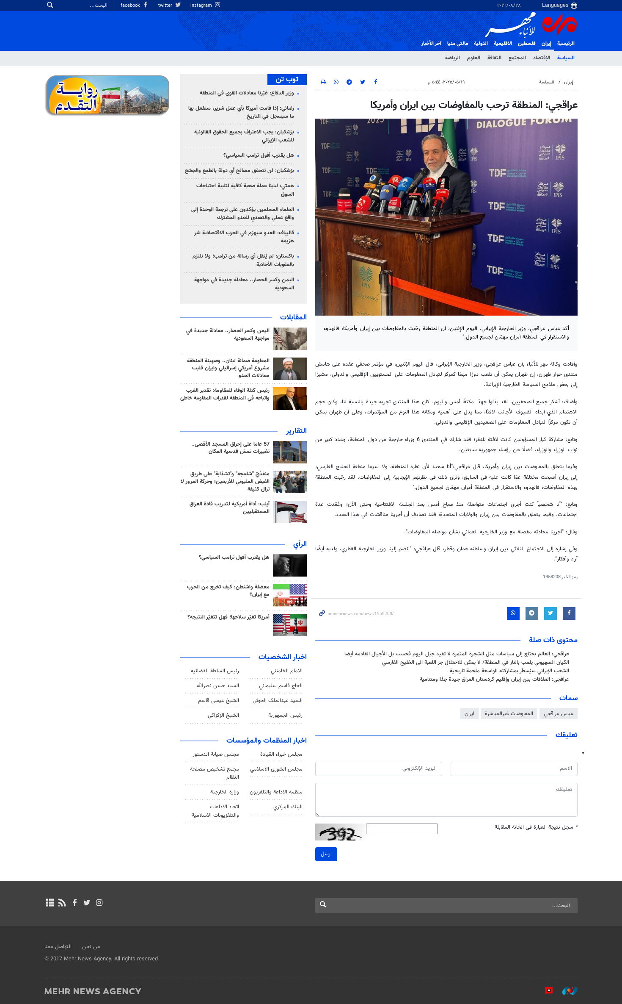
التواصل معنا (58, 947)
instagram (201, 5)
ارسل (326, 854)
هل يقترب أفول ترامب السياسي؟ (258, 155)
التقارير (296, 431)
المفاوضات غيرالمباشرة (509, 714)
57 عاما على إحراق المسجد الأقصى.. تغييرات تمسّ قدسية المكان (230, 448)
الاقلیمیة (503, 43)
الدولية (481, 43)
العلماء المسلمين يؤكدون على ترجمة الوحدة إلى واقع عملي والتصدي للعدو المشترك (242, 213)
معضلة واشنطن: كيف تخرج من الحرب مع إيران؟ (228, 591)
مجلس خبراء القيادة (281, 754)
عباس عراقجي (558, 714)
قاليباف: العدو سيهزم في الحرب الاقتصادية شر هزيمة (244, 237)
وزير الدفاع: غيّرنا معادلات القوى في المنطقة (247, 93)
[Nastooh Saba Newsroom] (566, 991)
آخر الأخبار (431, 43)
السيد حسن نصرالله (217, 686)
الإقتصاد (541, 58)
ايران (469, 714)
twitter (165, 5)
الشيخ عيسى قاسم (218, 700)
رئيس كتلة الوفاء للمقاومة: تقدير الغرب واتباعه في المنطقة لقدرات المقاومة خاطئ (225, 394)
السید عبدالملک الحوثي (278, 700)
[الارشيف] (49, 904)
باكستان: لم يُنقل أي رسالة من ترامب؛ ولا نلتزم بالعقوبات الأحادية (243, 260)
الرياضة (452, 58)
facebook (131, 5)
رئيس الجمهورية (285, 715)
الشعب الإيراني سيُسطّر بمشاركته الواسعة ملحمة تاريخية (509, 671)
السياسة (566, 58)
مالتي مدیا (457, 43)
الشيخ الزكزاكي (223, 715)
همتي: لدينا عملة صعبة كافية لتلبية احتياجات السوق (245, 190)
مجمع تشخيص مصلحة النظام (214, 773)
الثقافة (494, 58)
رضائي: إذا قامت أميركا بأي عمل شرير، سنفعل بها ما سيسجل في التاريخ (241, 112)
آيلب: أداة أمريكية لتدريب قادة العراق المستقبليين (230, 508)
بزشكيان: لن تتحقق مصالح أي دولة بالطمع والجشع (239, 170)
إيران (546, 43)
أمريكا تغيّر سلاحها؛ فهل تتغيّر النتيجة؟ (228, 617)
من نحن (91, 947)
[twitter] (87, 904)
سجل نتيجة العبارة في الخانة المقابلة (536, 828)
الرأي (300, 544)
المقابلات (293, 317)
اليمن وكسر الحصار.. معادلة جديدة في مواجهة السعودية (244, 284)
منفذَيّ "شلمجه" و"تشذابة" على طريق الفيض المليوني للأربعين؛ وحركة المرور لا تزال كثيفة (225, 482)
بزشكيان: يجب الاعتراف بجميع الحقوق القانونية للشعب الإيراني (244, 136)
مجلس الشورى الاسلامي (276, 769)
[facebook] (74, 904)
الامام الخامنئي (287, 671)
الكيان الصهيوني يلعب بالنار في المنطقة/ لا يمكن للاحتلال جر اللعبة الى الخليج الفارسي (475, 662)
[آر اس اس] (62, 904)
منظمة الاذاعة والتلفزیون (276, 792)
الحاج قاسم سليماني (281, 686)
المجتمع (517, 58)
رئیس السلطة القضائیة (215, 671)
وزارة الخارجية (224, 792)
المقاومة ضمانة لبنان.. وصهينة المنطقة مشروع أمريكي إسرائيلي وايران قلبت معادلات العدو (228, 368)
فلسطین (527, 43)
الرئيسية (566, 43)
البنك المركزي (288, 807)
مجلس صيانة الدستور (216, 754)
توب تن (287, 79)
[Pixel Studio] (545, 991)
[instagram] (99, 904)
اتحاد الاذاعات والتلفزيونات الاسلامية (215, 811)
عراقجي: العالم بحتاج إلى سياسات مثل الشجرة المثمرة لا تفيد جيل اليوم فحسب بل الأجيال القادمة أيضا (456, 654)
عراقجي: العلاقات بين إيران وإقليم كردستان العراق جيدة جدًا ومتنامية (494, 679)
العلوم (473, 58)
